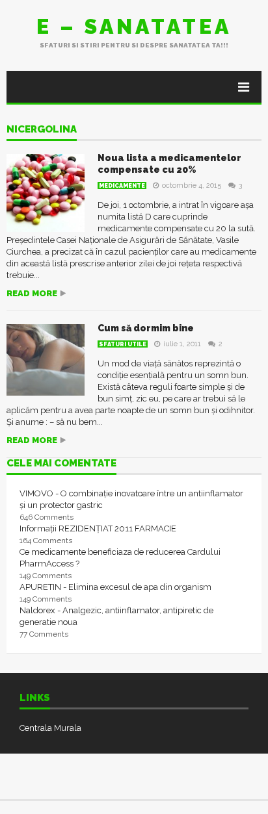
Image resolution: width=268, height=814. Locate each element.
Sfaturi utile (122, 344)
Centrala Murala (50, 728)
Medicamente (122, 186)
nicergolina (42, 130)
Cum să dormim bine (146, 328)
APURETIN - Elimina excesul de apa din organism (115, 587)
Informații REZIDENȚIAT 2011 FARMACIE (98, 528)
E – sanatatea (134, 26)
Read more (32, 293)
